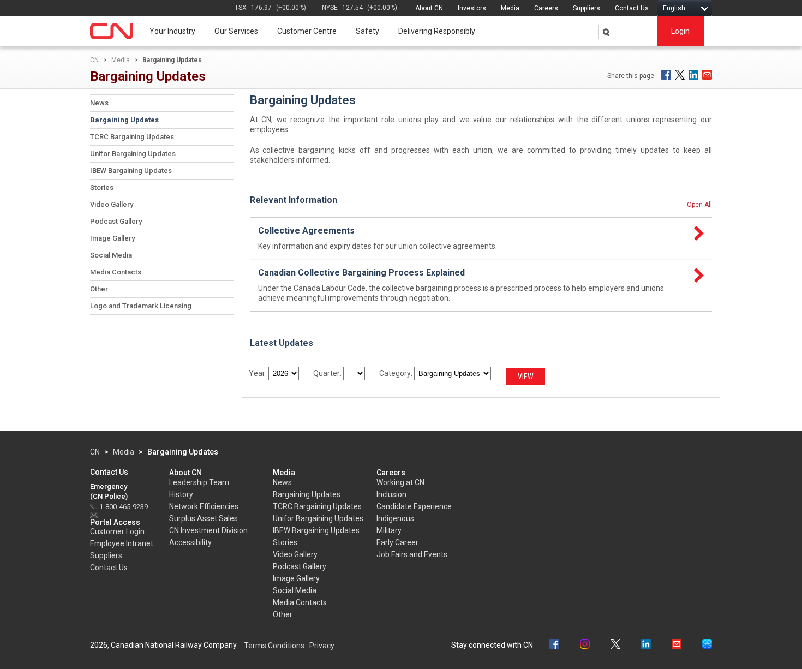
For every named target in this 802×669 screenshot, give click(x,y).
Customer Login (117, 531)
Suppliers (586, 8)
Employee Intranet (121, 543)
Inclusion (391, 494)
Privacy (321, 645)
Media (510, 8)
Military (389, 530)
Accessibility (190, 542)
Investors (472, 8)
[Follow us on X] (615, 645)
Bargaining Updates (124, 120)
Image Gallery (112, 238)
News (99, 103)
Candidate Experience (414, 506)
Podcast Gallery (116, 221)
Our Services (236, 31)
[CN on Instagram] (585, 645)
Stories (101, 187)
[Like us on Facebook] (554, 645)
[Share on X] (680, 75)
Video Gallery (111, 204)
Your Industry (172, 31)
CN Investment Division (208, 530)
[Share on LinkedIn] (693, 75)
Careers (546, 8)
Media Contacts (115, 272)
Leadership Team (199, 482)
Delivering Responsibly (436, 31)
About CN (429, 8)
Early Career (397, 542)
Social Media (111, 255)
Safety (367, 31)
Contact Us (632, 8)
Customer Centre (307, 31)
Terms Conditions (274, 645)
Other (99, 289)
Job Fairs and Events (411, 554)
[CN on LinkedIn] (646, 645)
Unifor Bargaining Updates (133, 154)
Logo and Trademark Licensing (140, 306)
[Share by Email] (707, 75)
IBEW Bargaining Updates (131, 170)
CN (94, 60)
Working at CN (400, 482)
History (181, 494)
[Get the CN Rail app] (707, 645)
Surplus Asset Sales (203, 518)
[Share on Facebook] (666, 75)
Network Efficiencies (203, 506)
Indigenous (395, 518)
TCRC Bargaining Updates (132, 137)
